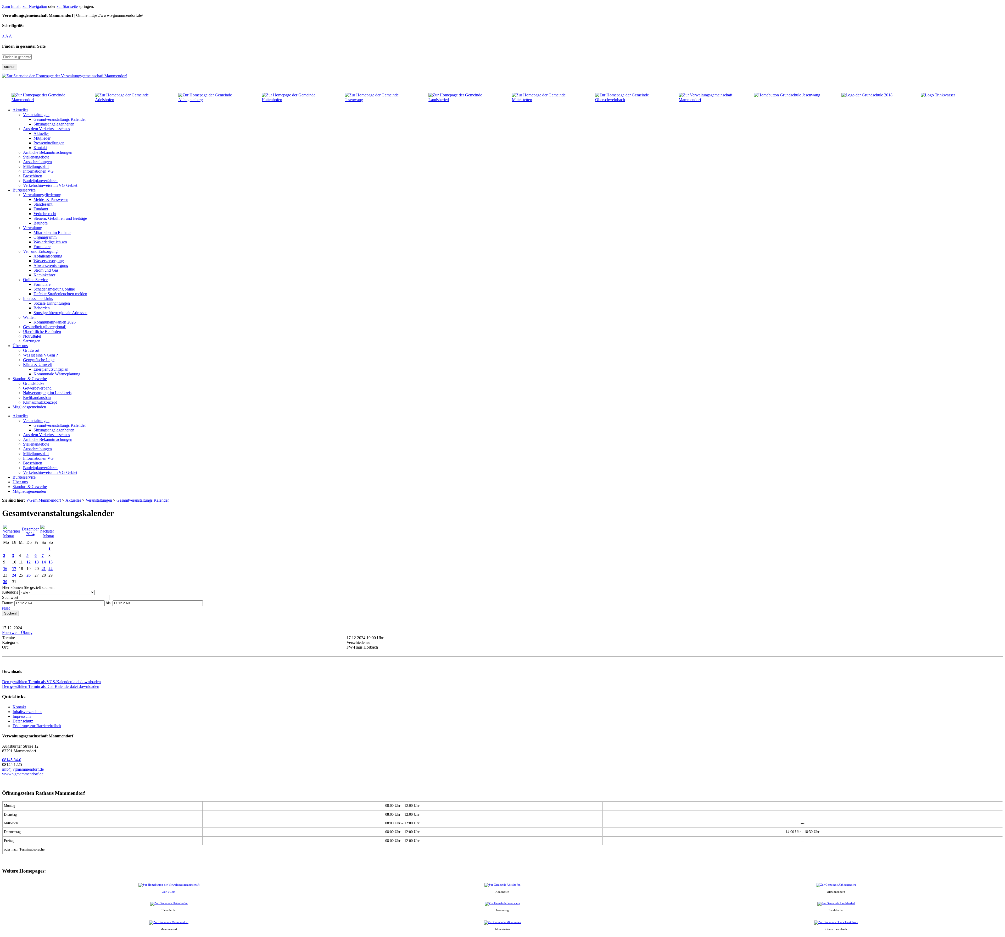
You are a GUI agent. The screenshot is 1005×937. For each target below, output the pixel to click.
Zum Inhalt (11, 6)
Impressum (22, 716)
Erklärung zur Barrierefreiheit (37, 726)
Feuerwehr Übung (17, 632)
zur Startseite (67, 6)
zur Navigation (35, 6)
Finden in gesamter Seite (24, 46)
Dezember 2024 (30, 531)
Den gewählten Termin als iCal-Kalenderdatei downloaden (50, 686)
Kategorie (10, 592)
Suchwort (10, 597)
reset (6, 608)
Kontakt (19, 707)
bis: (108, 603)
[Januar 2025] (47, 536)
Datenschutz (23, 721)
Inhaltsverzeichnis (27, 711)
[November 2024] (11, 536)
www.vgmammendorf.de (22, 774)
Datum (7, 603)
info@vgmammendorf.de (23, 769)
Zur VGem (168, 891)
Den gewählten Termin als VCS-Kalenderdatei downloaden (51, 682)
